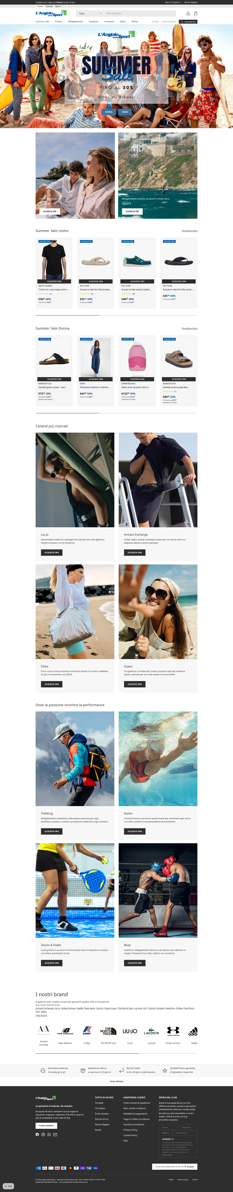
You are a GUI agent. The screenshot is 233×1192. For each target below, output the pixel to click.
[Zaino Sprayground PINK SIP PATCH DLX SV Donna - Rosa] (137, 359)
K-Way (179, 1008)
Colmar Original (156, 1008)
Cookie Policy (130, 1135)
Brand (135, 21)
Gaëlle (80, 1008)
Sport (58, 6)
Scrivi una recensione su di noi (170, 1166)
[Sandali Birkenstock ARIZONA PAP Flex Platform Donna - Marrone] (179, 359)
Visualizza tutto (189, 230)
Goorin (99, 1008)
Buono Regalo (190, 2)
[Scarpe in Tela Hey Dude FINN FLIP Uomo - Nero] (179, 261)
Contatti (99, 1102)
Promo (58, 21)
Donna (108, 112)
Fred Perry (188, 1008)
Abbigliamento (75, 21)
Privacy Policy (130, 1129)
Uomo (125, 112)
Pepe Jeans (89, 1008)
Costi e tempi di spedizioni (137, 1102)
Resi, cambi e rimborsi (135, 1108)
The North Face (125, 1008)
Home (40, 6)
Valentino (170, 1008)
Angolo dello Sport (49, 1179)
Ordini (155, 21)
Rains (44, 1011)
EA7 (145, 1008)
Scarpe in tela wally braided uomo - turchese (135, 289)
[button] (196, 13)
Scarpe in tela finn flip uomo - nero (178, 289)
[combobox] (126, 13)
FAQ (126, 1140)
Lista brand (41, 1015)
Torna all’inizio (116, 1081)
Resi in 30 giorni (172, 2)
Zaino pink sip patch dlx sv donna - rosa (134, 387)
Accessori (109, 21)
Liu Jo (57, 1008)
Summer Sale (42, 21)
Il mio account (183, 1179)
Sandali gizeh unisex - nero (52, 387)
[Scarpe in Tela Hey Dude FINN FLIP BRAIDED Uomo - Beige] (96, 261)
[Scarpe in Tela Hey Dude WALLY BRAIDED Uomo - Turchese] (137, 261)
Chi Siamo (100, 1108)
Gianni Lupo (110, 1008)
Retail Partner (52, 1182)
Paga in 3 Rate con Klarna (136, 1119)
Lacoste (138, 1008)
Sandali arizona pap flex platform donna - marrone (176, 387)
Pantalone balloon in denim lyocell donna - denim (94, 387)
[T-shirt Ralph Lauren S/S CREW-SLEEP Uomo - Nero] (54, 261)
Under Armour (68, 1008)
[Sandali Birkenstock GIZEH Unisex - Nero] (54, 359)
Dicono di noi (102, 1119)
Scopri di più (69, 2)
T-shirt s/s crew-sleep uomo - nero (53, 289)
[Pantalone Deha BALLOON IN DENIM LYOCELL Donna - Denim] (96, 359)
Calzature (94, 21)
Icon (38, 1011)
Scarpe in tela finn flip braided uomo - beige (95, 289)
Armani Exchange (44, 1008)
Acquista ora (52, 552)
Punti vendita (169, 21)
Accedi (194, 1179)
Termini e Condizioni (134, 1124)
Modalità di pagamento (135, 1113)
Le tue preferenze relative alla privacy (73, 1182)
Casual (49, 6)
